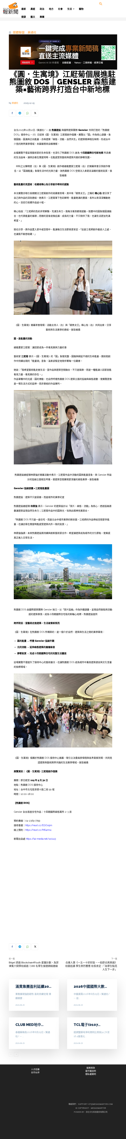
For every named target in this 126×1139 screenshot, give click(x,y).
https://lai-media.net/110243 (41, 839)
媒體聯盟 (19, 32)
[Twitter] (35, 113)
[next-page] (16, 1054)
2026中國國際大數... (90, 986)
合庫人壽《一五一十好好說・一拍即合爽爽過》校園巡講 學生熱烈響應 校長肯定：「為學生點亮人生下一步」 (91, 966)
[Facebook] (12, 113)
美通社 (32, 32)
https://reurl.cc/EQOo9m (38, 825)
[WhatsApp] (27, 113)
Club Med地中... (29, 1024)
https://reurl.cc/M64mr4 (38, 830)
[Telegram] (19, 113)
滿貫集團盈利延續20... (33, 986)
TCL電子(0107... (87, 1024)
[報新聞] (15, 8)
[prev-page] (11, 1054)
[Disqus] (63, 891)
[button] (101, 4)
